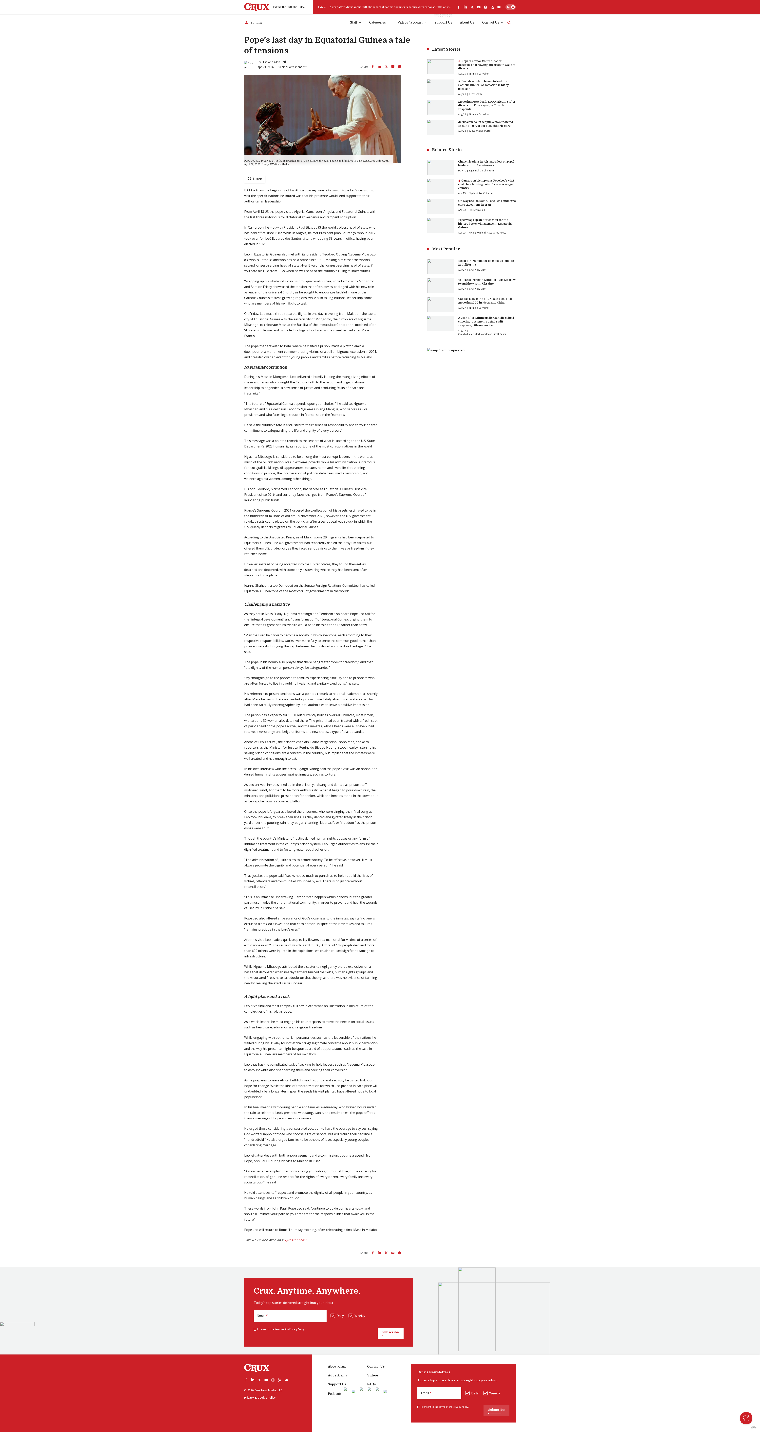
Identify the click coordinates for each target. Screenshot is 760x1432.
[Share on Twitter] (386, 66)
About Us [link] (467, 22)
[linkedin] (465, 7)
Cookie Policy (267, 1397)
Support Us (337, 1384)
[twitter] (472, 7)
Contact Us (490, 22)
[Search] (509, 23)
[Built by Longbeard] (753, 1427)
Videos (373, 1375)
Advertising (338, 1375)
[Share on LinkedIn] (379, 66)
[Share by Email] (393, 66)
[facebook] (458, 7)
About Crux (337, 1366)
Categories (377, 22)
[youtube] (478, 7)
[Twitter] (284, 61)
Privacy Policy (296, 1329)
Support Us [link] (443, 22)
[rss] (492, 7)
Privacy (249, 1397)
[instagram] (485, 7)
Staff (353, 22)
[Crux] (257, 7)
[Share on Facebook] (372, 66)
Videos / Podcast (410, 22)
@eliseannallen (296, 1240)
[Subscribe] (499, 7)
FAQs (371, 1384)
